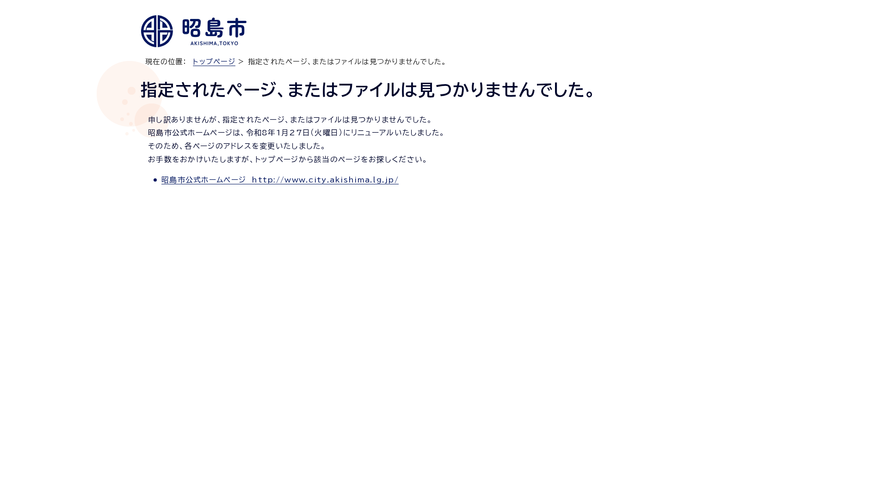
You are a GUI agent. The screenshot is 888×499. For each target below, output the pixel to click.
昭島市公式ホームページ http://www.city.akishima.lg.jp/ (280, 179)
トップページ (214, 61)
